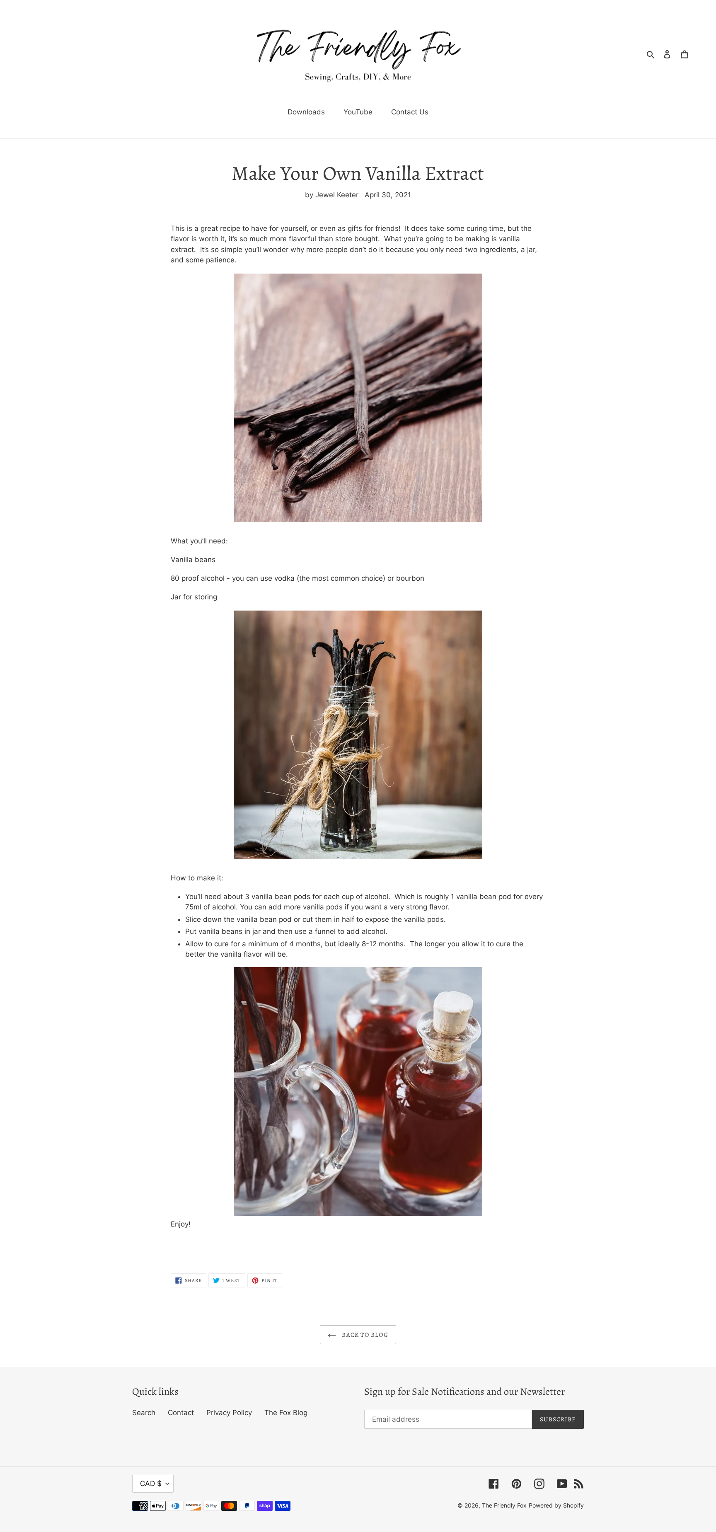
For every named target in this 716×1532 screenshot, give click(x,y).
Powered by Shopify (556, 1505)
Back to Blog (364, 1335)
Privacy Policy (229, 1412)
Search (143, 1412)
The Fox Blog (285, 1412)
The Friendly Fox (504, 1505)
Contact (181, 1412)
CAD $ (151, 1483)
